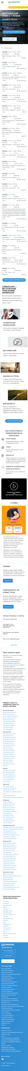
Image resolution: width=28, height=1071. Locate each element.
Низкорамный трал (8, 918)
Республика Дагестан (9, 831)
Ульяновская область (9, 867)
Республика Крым (8, 778)
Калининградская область (10, 716)
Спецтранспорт (7, 928)
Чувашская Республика (9, 869)
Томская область (7, 822)
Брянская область (8, 735)
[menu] (2, 2)
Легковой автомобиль (9, 915)
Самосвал (6, 926)
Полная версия (5, 1065)
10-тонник (5, 901)
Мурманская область (9, 720)
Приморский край (8, 879)
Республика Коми (8, 727)
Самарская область (8, 862)
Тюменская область (8, 790)
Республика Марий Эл (9, 856)
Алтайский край (7, 802)
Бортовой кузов (7, 905)
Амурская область (8, 874)
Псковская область (8, 723)
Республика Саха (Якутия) (10, 881)
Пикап (4, 922)
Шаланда (5, 935)
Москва (5, 766)
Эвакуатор (6, 937)
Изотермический (8, 911)
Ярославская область (9, 764)
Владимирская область (9, 737)
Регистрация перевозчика (14, 280)
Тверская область (8, 760)
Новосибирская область (10, 811)
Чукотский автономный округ (11, 887)
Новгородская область (9, 721)
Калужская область (8, 743)
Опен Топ (5, 920)
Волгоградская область (9, 843)
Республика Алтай (8, 815)
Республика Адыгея (8, 774)
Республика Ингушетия (9, 833)
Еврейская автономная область (12, 876)
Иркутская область (8, 806)
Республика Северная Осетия (11, 835)
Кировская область (8, 845)
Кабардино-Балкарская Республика (13, 827)
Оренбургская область (9, 849)
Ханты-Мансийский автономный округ (12, 792)
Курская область (7, 747)
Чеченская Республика (9, 838)
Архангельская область (9, 712)
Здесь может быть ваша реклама (18, 7)
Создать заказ (9, 39)
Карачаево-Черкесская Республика (13, 829)
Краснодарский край (9, 772)
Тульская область (8, 762)
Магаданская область (9, 889)
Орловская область (8, 752)
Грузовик (5, 909)
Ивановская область (9, 741)
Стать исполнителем (14, 421)
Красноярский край (8, 809)
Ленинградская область (9, 718)
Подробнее (8, 580)
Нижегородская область (10, 847)
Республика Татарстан (9, 860)
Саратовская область (9, 864)
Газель (5, 907)
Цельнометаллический (9, 933)
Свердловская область (9, 788)
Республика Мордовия (9, 858)
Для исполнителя (8, 961)
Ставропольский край (9, 836)
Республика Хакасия (9, 821)
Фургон (5, 931)
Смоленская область (9, 756)
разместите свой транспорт (10, 665)
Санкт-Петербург (8, 729)
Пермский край (7, 852)
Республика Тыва (8, 819)
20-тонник (6, 903)
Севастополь (6, 781)
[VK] (2, 1059)
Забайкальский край (8, 804)
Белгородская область (9, 734)
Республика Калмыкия (9, 776)
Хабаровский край (8, 885)
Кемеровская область (9, 807)
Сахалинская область (9, 883)
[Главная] (14, 2)
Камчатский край (8, 878)
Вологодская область (9, 714)
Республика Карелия (9, 725)
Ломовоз (5, 916)
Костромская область (9, 745)
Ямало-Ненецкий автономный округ (13, 797)
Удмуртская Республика (9, 865)
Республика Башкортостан (10, 854)
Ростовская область (8, 780)
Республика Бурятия (9, 817)
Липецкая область (8, 749)
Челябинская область (9, 795)
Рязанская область (8, 754)
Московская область (9, 751)
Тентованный (6, 930)
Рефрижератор (7, 924)
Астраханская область (9, 770)
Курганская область (8, 786)
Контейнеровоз (7, 913)
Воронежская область (9, 739)
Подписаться (8, 606)
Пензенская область (9, 850)
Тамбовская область (8, 758)
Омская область (7, 813)
